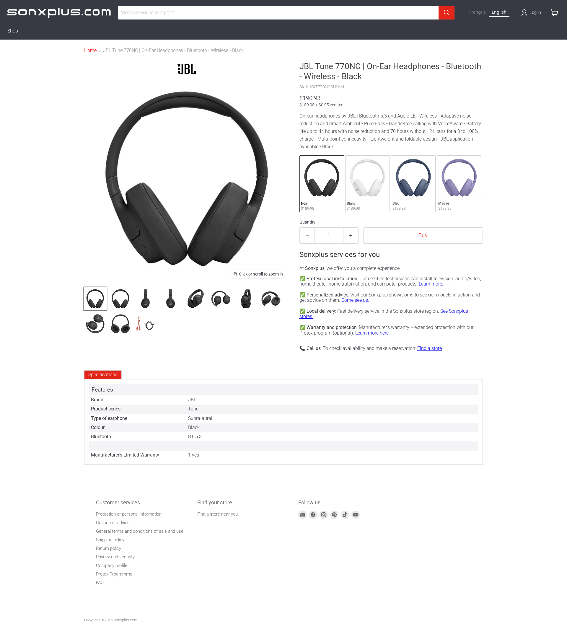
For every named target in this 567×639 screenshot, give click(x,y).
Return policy (108, 548)
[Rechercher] (446, 12)
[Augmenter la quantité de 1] (351, 235)
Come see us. (355, 300)
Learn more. (431, 284)
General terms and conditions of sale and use (139, 531)
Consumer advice (113, 522)
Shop (12, 31)
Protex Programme (114, 574)
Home (90, 50)
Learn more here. (372, 333)
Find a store (429, 348)
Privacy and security (115, 557)
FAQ (100, 582)
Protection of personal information (129, 514)
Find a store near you (217, 514)
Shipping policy (110, 539)
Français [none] (477, 12)
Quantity (307, 222)
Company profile (111, 565)
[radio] (321, 183)
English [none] (499, 12)
